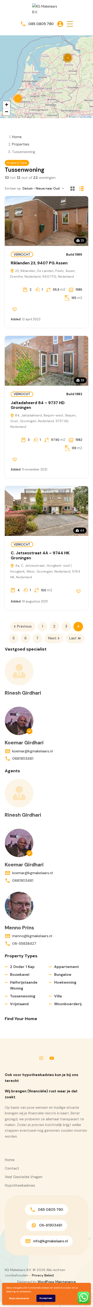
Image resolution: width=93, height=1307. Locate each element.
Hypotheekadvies (20, 1185)
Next (52, 638)
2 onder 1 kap (22, 966)
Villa (58, 996)
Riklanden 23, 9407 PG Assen (39, 263)
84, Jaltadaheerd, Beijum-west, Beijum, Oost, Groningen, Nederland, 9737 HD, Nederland (43, 421)
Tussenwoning (22, 996)
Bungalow (62, 974)
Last (73, 638)
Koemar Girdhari (24, 742)
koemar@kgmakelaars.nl (32, 751)
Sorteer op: (13, 188)
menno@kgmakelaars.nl (32, 936)
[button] (70, 24)
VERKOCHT (22, 255)
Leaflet (73, 116)
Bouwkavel (19, 974)
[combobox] (45, 188)
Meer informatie (19, 1298)
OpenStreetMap (85, 116)
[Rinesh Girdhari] (19, 671)
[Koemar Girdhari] (19, 721)
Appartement (66, 966)
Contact (12, 1168)
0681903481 (22, 758)
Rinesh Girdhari (23, 693)
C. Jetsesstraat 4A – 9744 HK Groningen (40, 555)
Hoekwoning (65, 982)
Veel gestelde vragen (23, 1177)
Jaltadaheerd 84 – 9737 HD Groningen (38, 405)
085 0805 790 (41, 24)
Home (17, 137)
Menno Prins (19, 927)
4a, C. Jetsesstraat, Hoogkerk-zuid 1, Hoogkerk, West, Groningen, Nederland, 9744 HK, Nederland (45, 571)
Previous (24, 626)
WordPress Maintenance (56, 1282)
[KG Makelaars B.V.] (46, 9)
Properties (20, 144)
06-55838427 (24, 943)
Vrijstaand (19, 1004)
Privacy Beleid (43, 1275)
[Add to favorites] (14, 309)
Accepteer (45, 1298)
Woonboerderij (68, 1004)
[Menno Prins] (19, 906)
